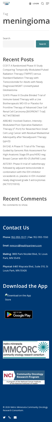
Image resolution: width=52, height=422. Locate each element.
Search (6, 38)
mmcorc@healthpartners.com (26, 245)
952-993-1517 (18, 237)
